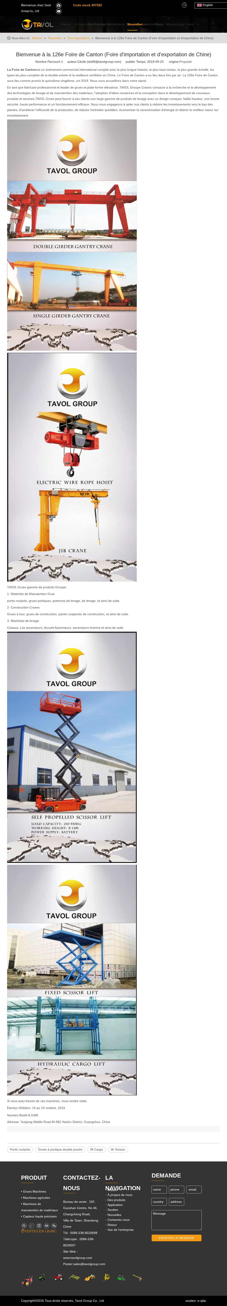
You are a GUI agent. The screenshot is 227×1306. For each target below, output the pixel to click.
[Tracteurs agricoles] (58, 1277)
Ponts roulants (20, 1149)
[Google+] (31, 1226)
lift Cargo (96, 1149)
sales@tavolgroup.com (89, 1264)
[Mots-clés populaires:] (184, 5)
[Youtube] (58, 11)
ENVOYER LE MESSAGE (176, 1238)
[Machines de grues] (137, 1277)
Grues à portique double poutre (60, 1149)
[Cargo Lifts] (105, 1277)
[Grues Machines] (74, 1277)
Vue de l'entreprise (121, 1229)
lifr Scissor (118, 1149)
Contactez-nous (119, 1219)
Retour (112, 1225)
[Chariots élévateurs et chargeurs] (121, 1277)
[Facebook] (58, 5)
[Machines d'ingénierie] (90, 1277)
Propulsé (185, 61)
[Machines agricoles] (31, 1280)
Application (115, 1205)
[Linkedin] (39, 1226)
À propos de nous (120, 1195)
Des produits (116, 1200)
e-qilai (202, 1300)
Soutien (113, 1209)
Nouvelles (114, 1215)
